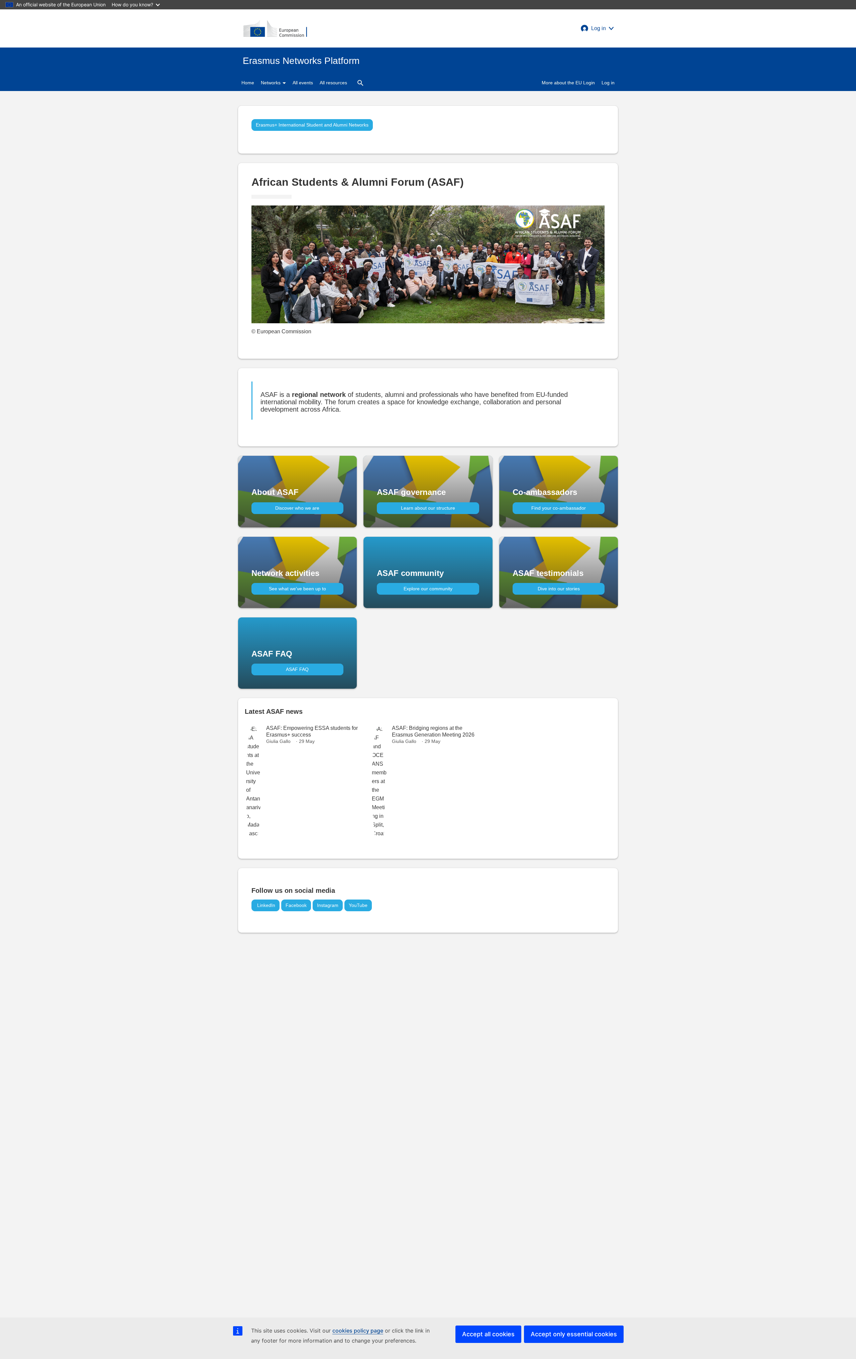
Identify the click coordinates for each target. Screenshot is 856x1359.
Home (247, 82)
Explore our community (428, 588)
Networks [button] (271, 82)
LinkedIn (265, 905)
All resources (333, 82)
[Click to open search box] (360, 82)
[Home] (275, 28)
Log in (608, 82)
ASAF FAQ (297, 669)
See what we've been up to (297, 588)
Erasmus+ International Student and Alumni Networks (312, 125)
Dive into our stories (559, 588)
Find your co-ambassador (558, 508)
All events (303, 82)
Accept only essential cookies (574, 1334)
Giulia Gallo (278, 741)
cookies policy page (357, 1330)
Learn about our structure (428, 508)
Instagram (327, 905)
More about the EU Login (568, 82)
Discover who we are (297, 508)
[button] (597, 28)
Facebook (296, 905)
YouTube (358, 905)
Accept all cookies (488, 1334)
